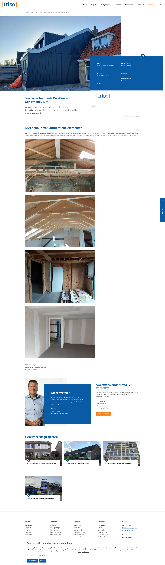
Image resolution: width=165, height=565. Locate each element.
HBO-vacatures (101, 401)
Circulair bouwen (79, 534)
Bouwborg (52, 525)
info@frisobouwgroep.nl (129, 528)
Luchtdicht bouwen (79, 537)
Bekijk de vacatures (103, 413)
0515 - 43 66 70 (56, 411)
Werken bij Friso (102, 537)
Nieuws (27, 530)
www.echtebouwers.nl (102, 397)
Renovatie (77, 528)
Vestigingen (28, 534)
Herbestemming (78, 530)
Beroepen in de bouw (103, 408)
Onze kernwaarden (102, 406)
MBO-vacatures (101, 403)
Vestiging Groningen (55, 534)
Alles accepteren (32, 560)
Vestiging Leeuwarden (56, 532)
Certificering (101, 530)
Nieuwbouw (77, 525)
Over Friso (28, 532)
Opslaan (42, 560)
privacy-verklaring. (83, 552)
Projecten (28, 528)
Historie (100, 528)
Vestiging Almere (54, 530)
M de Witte (35, 369)
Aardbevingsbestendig (80, 532)
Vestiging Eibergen (54, 528)
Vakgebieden (29, 525)
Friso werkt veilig (103, 534)
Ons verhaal (101, 525)
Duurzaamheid (102, 532)
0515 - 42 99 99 (126, 525)
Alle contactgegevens (128, 530)
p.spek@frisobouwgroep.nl (60, 413)
